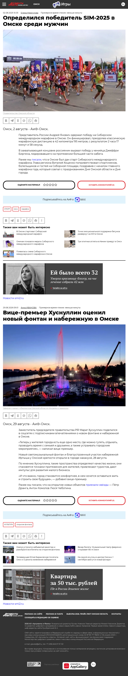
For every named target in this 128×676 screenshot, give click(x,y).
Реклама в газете (54, 614)
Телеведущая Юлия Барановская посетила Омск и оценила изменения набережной (37, 558)
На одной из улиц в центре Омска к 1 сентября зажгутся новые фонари (95, 558)
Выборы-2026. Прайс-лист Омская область (87, 614)
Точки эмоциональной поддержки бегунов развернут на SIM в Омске (99, 232)
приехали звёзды (97, 484)
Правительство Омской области (19, 113)
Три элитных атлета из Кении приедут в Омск (100, 241)
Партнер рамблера (51, 664)
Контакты (116, 614)
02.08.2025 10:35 (10, 13)
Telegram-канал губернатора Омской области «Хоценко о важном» (36, 408)
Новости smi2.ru (13, 298)
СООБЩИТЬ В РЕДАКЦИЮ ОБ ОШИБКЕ (42, 618)
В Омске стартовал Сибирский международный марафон (31, 232)
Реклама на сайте (33, 614)
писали (36, 159)
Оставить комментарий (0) (101, 185)
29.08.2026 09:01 (10, 307)
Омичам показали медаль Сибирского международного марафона (35, 242)
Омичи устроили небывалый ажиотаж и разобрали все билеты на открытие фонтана (38, 548)
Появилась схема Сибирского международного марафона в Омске (34, 252)
